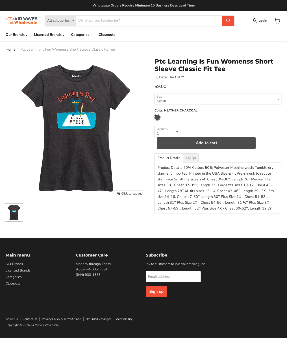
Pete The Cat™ (171, 77)
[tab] (168, 158)
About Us (12, 319)
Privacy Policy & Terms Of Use (61, 319)
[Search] (228, 21)
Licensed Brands (48, 34)
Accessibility (124, 319)
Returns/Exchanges (98, 319)
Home (10, 49)
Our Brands (16, 34)
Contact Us (30, 319)
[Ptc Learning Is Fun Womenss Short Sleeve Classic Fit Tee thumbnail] (14, 212)
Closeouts (107, 34)
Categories (80, 34)
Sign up (156, 291)
